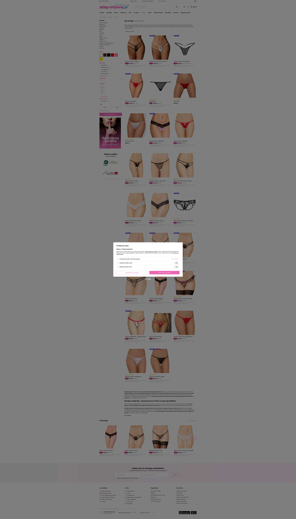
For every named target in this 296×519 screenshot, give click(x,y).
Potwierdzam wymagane (132, 272)
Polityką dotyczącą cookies (151, 251)
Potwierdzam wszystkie (164, 272)
